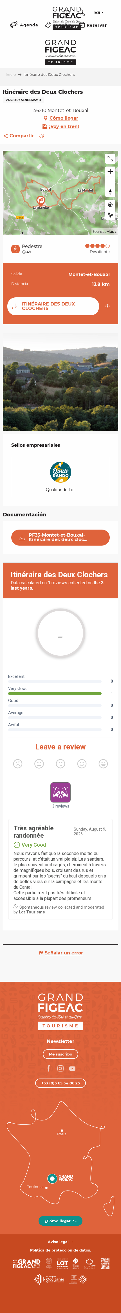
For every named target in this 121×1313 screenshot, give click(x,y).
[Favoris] (67, 12)
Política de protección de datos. (60, 1250)
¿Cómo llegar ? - (61, 1221)
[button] (81, 12)
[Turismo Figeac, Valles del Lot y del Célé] (67, 22)
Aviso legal (58, 1242)
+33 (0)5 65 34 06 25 (60, 1083)
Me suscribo (60, 1054)
